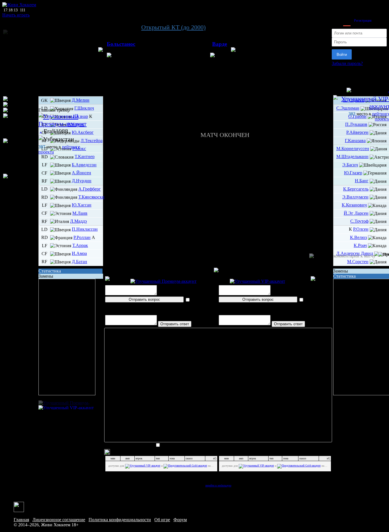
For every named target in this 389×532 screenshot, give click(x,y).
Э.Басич (350, 164)
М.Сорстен (357, 261)
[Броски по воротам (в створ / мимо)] (20, 181)
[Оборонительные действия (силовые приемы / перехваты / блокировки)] (20, 156)
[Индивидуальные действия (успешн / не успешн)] (20, 125)
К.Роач (360, 245)
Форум (180, 519)
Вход (347, 20)
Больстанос (121, 44)
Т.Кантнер (85, 156)
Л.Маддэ (78, 221)
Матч (218, 91)
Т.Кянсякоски (91, 197)
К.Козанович (354, 204)
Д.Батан (79, 261)
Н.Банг (361, 180)
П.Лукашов (356, 124)
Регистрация (363, 20)
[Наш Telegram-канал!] (19, 506)
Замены (45, 276)
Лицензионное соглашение (58, 519)
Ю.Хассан (81, 204)
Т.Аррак (80, 245)
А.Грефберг (89, 189)
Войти (342, 54)
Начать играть (16, 15)
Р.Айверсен (357, 132)
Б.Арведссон (84, 164)
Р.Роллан (82, 237)
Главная (21, 519)
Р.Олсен (360, 229)
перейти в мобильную (218, 485)
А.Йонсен (81, 172)
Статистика (49, 271)
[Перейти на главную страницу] (19, 4)
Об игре (162, 519)
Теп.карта (218, 102)
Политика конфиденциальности (120, 519)
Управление (218, 97)
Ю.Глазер (353, 172)
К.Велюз (358, 237)
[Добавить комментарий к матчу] (342, 256)
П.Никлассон (85, 229)
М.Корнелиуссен (352, 148)
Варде (219, 44)
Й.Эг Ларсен (356, 213)
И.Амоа (79, 253)
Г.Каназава (355, 140)
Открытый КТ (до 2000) (173, 27)
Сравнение (218, 112)
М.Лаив (79, 213)
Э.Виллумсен (355, 197)
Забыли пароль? (347, 63)
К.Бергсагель (355, 189)
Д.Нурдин (81, 180)
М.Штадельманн (352, 156)
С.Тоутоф (359, 221)
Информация (218, 122)
